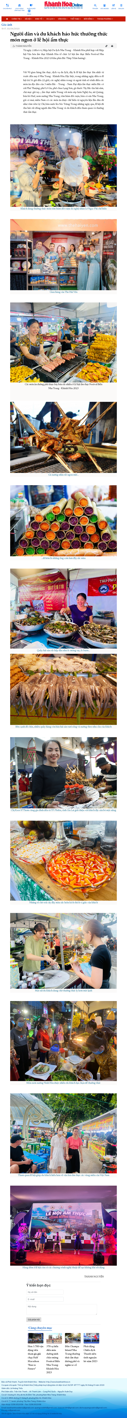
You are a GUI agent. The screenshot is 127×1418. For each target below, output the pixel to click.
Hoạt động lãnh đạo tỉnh (19, 9)
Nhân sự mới (31, 8)
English (121, 8)
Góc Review (104, 8)
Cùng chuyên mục (40, 1328)
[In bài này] (111, 46)
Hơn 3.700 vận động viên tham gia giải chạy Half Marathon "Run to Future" (35, 1357)
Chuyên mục (7, 8)
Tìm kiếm (95, 8)
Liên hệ (113, 8)
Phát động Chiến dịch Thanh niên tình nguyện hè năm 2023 (90, 1354)
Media (29, 14)
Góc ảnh (6, 24)
